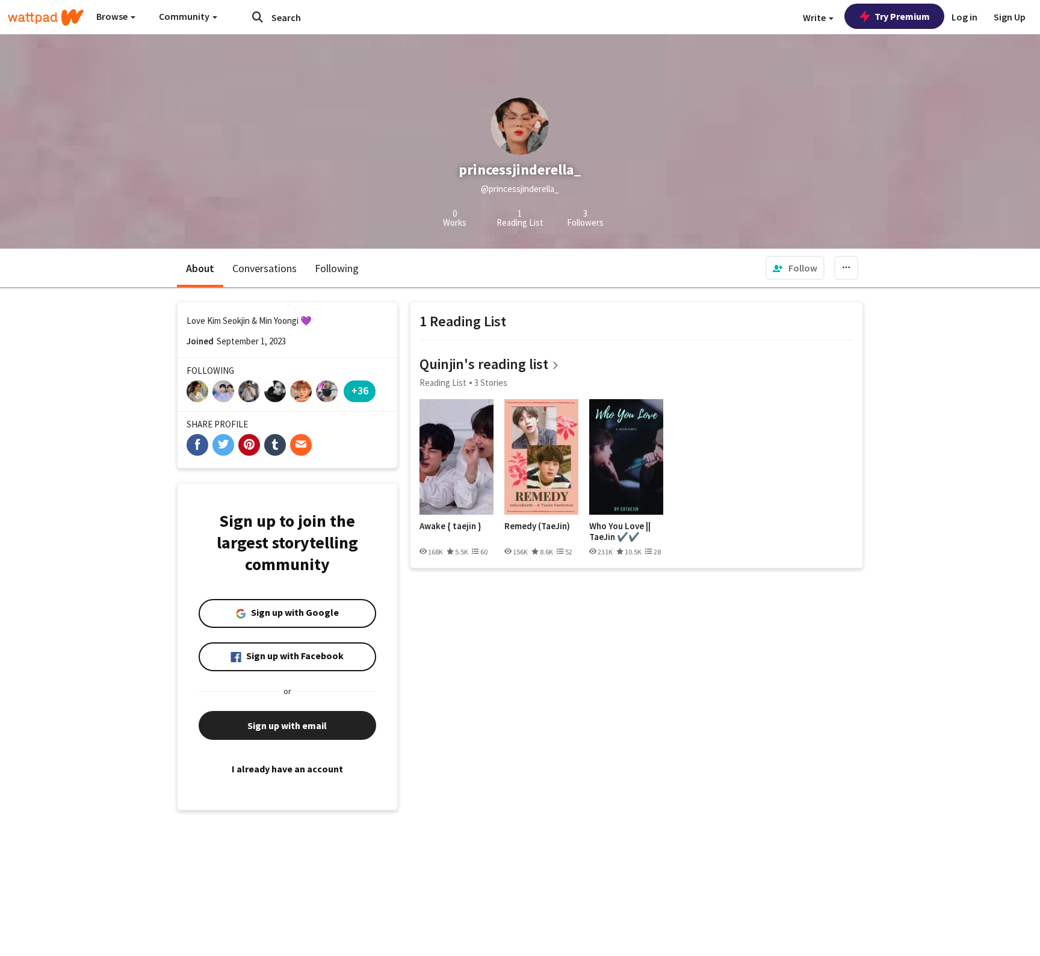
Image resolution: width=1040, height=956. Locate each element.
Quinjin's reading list (483, 364)
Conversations (264, 268)
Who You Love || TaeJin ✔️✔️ (620, 531)
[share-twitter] (223, 445)
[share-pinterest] (249, 445)
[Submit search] (257, 16)
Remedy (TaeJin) (537, 526)
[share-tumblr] (275, 445)
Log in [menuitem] (964, 17)
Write (815, 17)
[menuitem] (795, 268)
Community (185, 16)
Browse (112, 16)
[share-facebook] (197, 445)
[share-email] (301, 445)
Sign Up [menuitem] (1010, 17)
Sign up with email (287, 725)
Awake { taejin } (450, 526)
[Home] (46, 17)
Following (337, 268)
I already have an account (287, 769)
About (200, 268)
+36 (359, 390)
